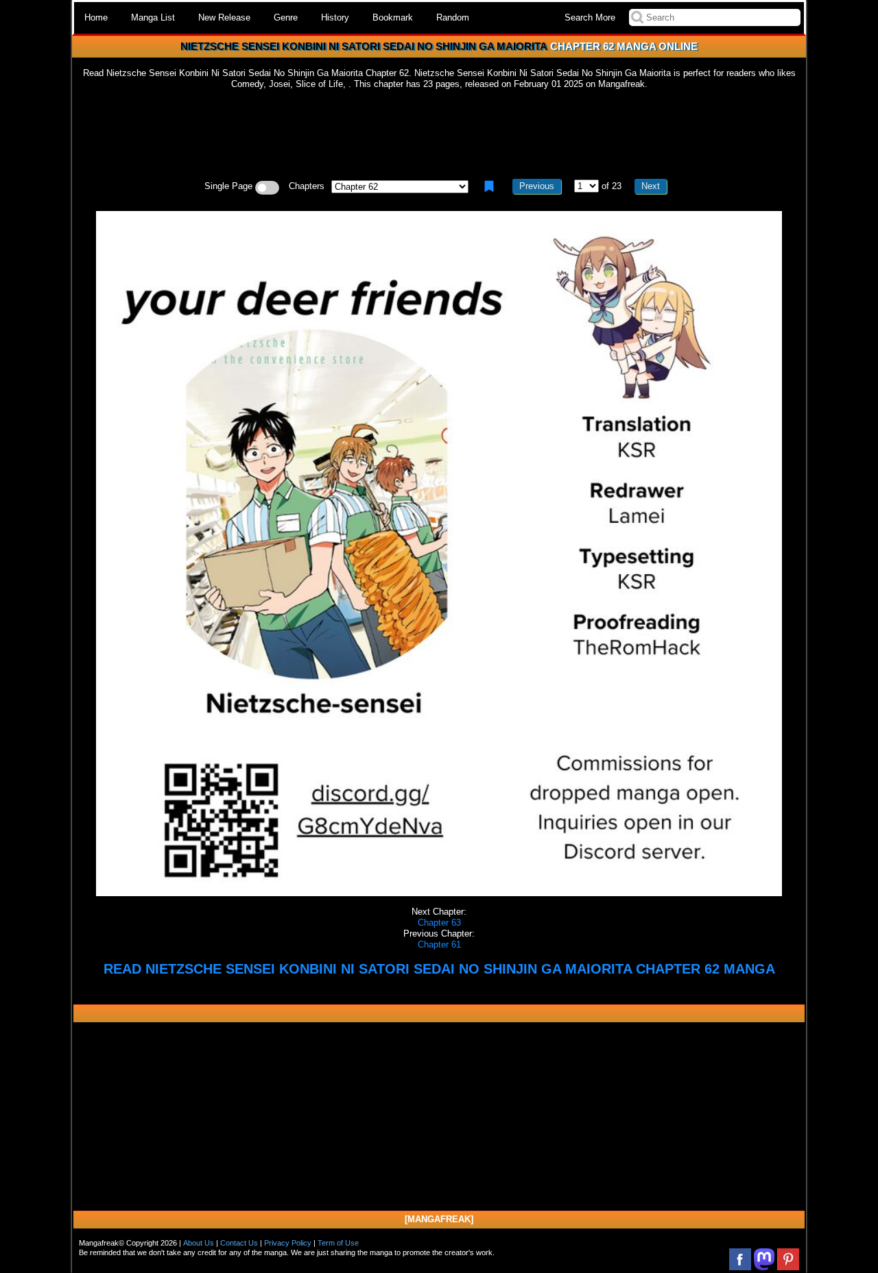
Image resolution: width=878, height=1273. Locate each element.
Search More (590, 17)
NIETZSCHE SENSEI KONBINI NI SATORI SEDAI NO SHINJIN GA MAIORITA (363, 46)
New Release (224, 17)
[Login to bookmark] (489, 186)
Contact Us (239, 1243)
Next (650, 186)
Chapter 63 (439, 922)
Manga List (153, 17)
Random (452, 17)
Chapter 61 (439, 944)
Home (96, 17)
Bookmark (392, 17)
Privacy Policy (287, 1243)
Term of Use (338, 1243)
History (335, 17)
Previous (536, 186)
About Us (198, 1243)
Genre (286, 17)
